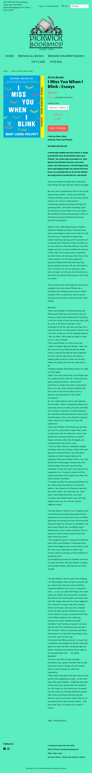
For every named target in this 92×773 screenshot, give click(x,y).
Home (10, 56)
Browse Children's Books (66, 56)
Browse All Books (31, 56)
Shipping (51, 97)
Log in (41, 6)
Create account (53, 6)
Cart (66, 6)
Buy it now (58, 128)
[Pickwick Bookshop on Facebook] (4, 749)
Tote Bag (56, 62)
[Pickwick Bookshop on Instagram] (8, 749)
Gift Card (38, 62)
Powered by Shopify (59, 768)
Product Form (53, 103)
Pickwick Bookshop (45, 768)
